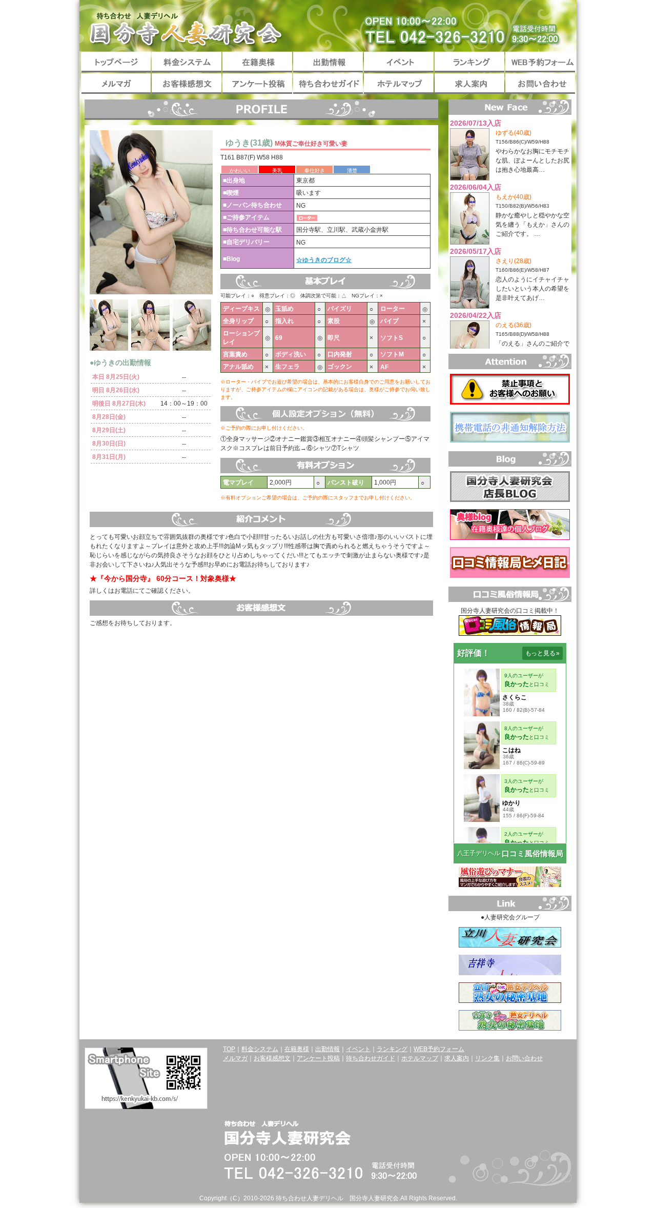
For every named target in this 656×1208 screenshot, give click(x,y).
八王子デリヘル (478, 853)
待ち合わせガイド (328, 83)
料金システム (186, 62)
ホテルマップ (399, 83)
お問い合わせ (540, 83)
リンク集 (487, 1058)
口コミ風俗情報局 (532, 853)
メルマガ (116, 83)
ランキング (469, 62)
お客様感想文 (186, 83)
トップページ (116, 62)
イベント (399, 62)
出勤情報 (328, 62)
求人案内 (469, 83)
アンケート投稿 (257, 83)
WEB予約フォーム (540, 62)
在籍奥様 (257, 62)
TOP (229, 1049)
